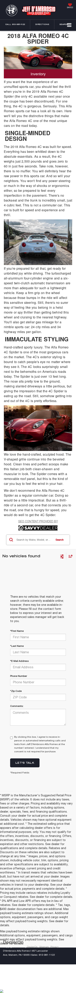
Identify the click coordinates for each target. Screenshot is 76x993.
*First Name (17, 631)
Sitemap (44, 946)
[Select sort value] (69, 556)
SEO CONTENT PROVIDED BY (38, 521)
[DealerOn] (13, 942)
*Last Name (17, 646)
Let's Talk (24, 762)
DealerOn (32, 946)
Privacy (54, 946)
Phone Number (18, 676)
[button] (15, 24)
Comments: (17, 706)
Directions (42, 24)
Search (60, 539)
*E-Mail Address (19, 661)
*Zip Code (16, 691)
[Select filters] (62, 556)
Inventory (38, 73)
